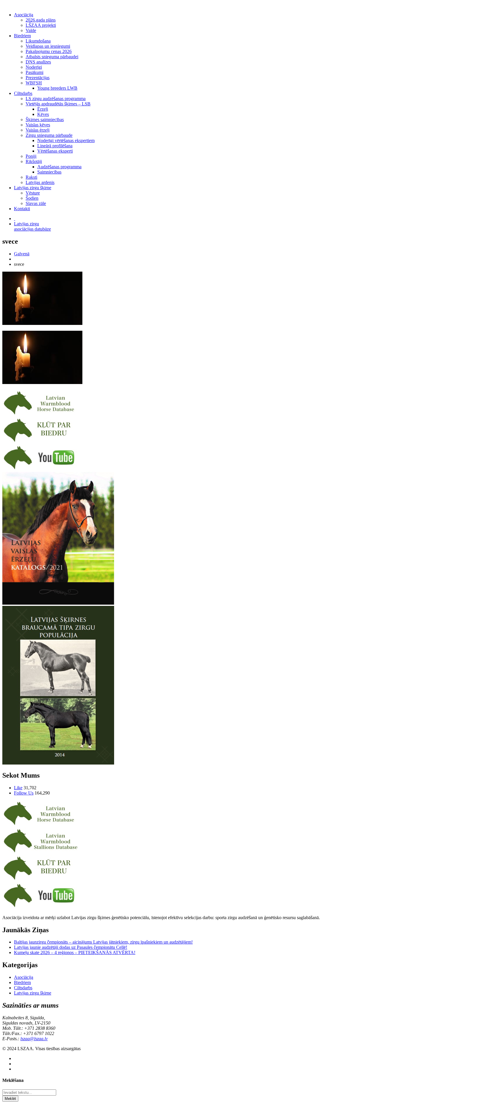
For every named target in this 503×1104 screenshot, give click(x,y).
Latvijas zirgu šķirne (32, 187)
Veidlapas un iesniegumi (48, 46)
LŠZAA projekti (41, 25)
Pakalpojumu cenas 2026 (49, 51)
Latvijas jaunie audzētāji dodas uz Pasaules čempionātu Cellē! (70, 947)
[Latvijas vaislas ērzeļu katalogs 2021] (58, 603)
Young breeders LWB (57, 88)
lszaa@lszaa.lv (34, 1038)
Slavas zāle (36, 203)
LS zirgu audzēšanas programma (56, 98)
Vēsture (33, 192)
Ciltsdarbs (23, 93)
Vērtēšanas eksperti (55, 150)
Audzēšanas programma (59, 166)
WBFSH (34, 82)
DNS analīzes (38, 61)
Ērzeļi (42, 109)
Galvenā (21, 253)
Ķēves (43, 114)
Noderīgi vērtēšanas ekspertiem (66, 140)
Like (18, 787)
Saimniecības (49, 171)
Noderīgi (34, 67)
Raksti (31, 177)
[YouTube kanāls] (40, 469)
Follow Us (23, 792)
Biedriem (22, 35)
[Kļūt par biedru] (40, 441)
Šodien (32, 198)
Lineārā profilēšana (54, 145)
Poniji (31, 156)
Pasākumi (34, 72)
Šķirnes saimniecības (45, 119)
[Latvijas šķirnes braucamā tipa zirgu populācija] (58, 762)
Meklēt (10, 1098)
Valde (31, 30)
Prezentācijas (37, 77)
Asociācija (23, 14)
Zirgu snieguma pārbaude (49, 135)
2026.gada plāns (41, 19)
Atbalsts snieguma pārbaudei (52, 56)
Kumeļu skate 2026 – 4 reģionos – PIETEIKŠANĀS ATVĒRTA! (74, 952)
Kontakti (22, 208)
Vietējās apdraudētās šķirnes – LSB (58, 103)
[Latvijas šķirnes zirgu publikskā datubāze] (40, 414)
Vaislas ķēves (38, 124)
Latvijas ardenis (40, 182)
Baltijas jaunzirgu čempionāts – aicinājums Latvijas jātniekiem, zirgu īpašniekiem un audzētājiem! (103, 942)
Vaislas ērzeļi (37, 130)
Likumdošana (38, 40)
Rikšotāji (34, 161)
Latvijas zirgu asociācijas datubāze (32, 226)
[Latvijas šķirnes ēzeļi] (40, 852)
